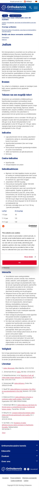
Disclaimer (5, 478)
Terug (3, 433)
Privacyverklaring (15, 478)
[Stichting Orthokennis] (13, 8)
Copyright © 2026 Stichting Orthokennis (19, 485)
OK (19, 262)
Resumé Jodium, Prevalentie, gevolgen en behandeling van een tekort (19, 30)
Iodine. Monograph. (9, 368)
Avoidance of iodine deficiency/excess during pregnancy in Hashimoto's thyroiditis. (17, 425)
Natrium (4, 39)
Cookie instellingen (16, 481)
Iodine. (19, 372)
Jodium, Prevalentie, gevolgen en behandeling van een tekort (19, 23)
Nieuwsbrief (34, 469)
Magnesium (5, 37)
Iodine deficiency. (19, 383)
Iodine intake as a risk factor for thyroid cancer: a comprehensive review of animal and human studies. (19, 407)
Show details (28, 257)
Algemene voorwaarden (29, 478)
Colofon (26, 481)
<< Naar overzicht (15, 15)
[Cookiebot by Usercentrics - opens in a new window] (28, 226)
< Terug (5, 15)
